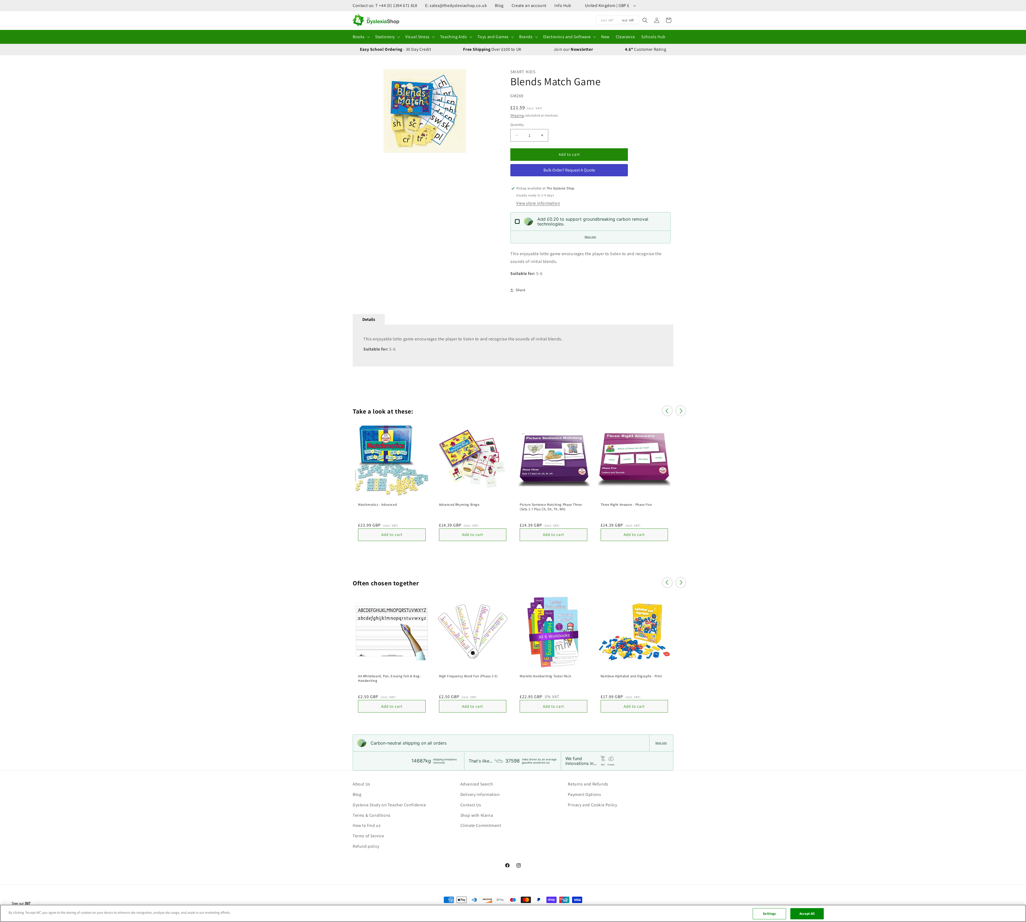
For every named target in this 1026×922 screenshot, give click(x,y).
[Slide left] (359, 111)
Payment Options (584, 794)
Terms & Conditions (372, 815)
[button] (360, 37)
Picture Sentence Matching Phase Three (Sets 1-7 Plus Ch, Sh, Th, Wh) (551, 507)
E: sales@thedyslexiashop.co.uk (456, 5)
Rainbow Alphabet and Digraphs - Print (631, 676)
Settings (769, 913)
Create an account (529, 5)
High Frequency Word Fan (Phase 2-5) (468, 676)
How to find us (366, 825)
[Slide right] (490, 111)
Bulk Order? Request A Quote (569, 170)
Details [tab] (368, 319)
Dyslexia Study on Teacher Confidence (389, 805)
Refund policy (366, 846)
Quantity (517, 124)
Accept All (807, 913)
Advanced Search (476, 784)
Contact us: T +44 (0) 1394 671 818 (385, 5)
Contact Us (470, 805)
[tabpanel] (513, 346)
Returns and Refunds (588, 784)
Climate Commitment (480, 825)
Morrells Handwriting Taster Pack (545, 676)
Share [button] (521, 289)
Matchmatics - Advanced (377, 505)
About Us (361, 784)
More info (590, 236)
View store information (538, 203)
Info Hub (562, 5)
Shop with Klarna (476, 815)
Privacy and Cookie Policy (592, 805)
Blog (499, 5)
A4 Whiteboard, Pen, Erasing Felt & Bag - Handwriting (390, 678)
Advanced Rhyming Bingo (459, 505)
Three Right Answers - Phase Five (626, 505)
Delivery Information (480, 794)
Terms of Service (368, 836)
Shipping (517, 115)
